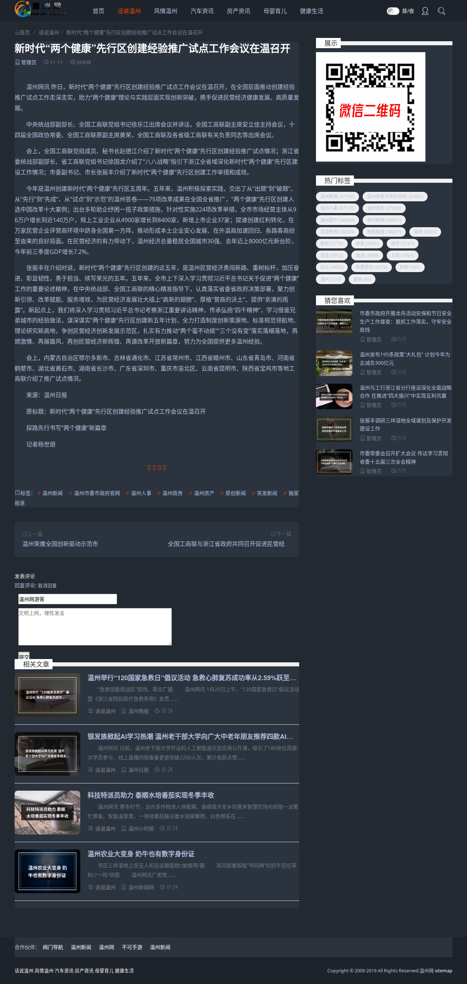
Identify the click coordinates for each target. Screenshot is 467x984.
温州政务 (172, 492)
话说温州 (129, 11)
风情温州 (165, 11)
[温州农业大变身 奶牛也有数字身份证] (47, 872)
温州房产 (204, 492)
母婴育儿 (275, 11)
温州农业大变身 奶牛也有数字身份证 (141, 854)
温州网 (106, 947)
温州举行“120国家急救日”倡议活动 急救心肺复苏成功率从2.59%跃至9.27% (198, 677)
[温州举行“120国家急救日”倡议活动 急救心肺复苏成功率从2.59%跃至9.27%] (47, 696)
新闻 (331, 243)
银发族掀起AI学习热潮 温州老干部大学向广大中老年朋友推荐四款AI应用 (194, 736)
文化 (402, 255)
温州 (330, 279)
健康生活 (311, 11)
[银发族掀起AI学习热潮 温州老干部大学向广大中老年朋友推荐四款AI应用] (47, 755)
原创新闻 (235, 492)
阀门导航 (53, 947)
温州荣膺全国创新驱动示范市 (60, 544)
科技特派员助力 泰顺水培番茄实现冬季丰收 (151, 795)
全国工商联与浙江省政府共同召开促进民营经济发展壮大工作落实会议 (258, 544)
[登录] (425, 11)
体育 (367, 243)
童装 (362, 279)
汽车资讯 (202, 11)
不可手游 (132, 947)
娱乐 (402, 243)
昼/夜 (408, 10)
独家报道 (384, 232)
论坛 (331, 267)
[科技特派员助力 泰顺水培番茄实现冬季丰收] (47, 814)
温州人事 (141, 492)
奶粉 (410, 267)
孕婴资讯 (371, 267)
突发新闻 (267, 492)
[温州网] (40, 15)
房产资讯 (238, 11)
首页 (98, 11)
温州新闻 (52, 492)
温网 (425, 232)
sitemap (443, 971)
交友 (331, 255)
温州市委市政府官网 (97, 492)
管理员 (28, 62)
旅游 (367, 255)
